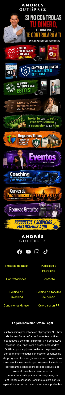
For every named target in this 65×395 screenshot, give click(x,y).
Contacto (48, 279)
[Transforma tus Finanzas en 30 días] (32, 63)
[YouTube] (28, 251)
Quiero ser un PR (48, 305)
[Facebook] (19, 251)
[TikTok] (45, 251)
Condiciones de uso (16, 305)
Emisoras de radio (16, 265)
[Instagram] (36, 251)
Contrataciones (16, 279)
